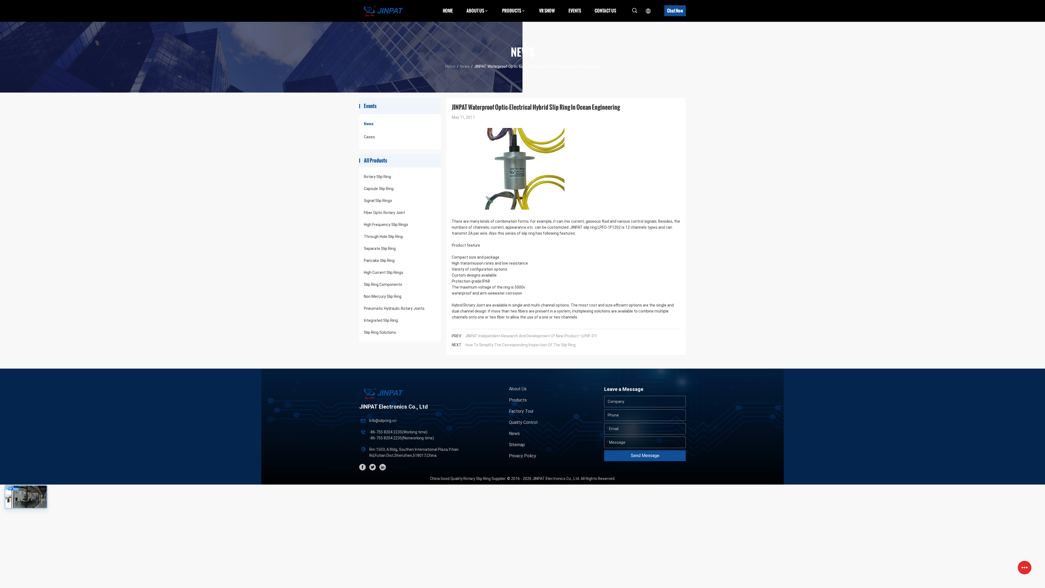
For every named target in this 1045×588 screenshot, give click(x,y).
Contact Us (605, 10)
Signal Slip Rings (378, 200)
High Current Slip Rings (383, 272)
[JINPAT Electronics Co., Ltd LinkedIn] (382, 467)
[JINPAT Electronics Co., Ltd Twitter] (372, 467)
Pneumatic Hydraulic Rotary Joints (394, 308)
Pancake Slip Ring (379, 260)
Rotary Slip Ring (377, 176)
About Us (518, 388)
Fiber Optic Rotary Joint (384, 212)
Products (518, 400)
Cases (369, 137)
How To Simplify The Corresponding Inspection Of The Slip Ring (520, 345)
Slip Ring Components (383, 284)
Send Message (645, 455)
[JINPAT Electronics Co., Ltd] (383, 10)
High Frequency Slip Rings (386, 224)
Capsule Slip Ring (379, 188)
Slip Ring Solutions (380, 332)
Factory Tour (521, 411)
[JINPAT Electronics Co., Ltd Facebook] (362, 467)
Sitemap (517, 444)
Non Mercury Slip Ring (382, 296)
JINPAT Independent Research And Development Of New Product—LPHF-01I (531, 336)
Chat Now (675, 10)
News (465, 66)
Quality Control (523, 422)
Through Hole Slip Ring (383, 236)
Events (574, 10)
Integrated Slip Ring (381, 320)
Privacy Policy (522, 455)
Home (448, 10)
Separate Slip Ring (380, 248)
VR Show (547, 10)
